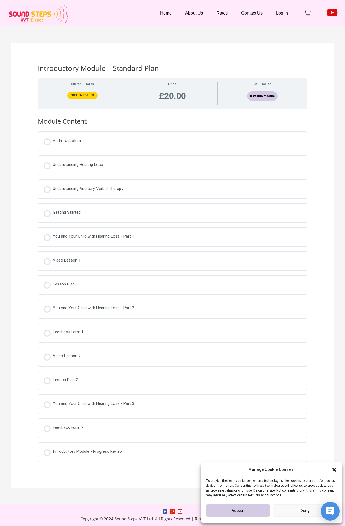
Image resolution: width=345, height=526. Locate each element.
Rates (222, 13)
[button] (334, 469)
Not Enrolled (82, 95)
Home (166, 13)
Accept (238, 510)
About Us (194, 13)
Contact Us (252, 13)
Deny (304, 510)
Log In (282, 13)
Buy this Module (262, 96)
